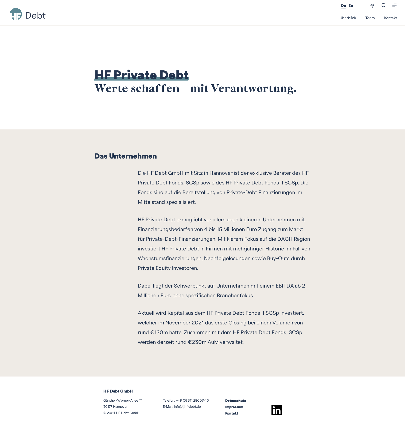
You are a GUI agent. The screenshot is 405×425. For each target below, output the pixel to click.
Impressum (234, 407)
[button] (394, 5)
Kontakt (390, 18)
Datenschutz (235, 400)
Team (370, 18)
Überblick (348, 18)
